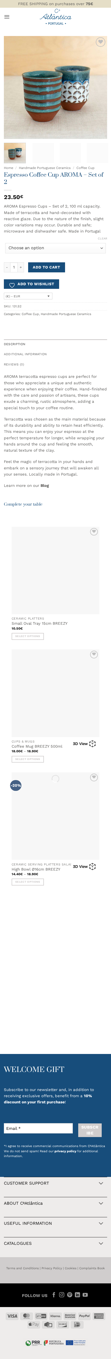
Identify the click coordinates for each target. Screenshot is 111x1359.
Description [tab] (15, 344)
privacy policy (65, 1151)
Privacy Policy (52, 1268)
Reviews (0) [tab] (14, 364)
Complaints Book (92, 1268)
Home (8, 168)
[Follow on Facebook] (54, 1295)
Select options (27, 636)
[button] (7, 17)
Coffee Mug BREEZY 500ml (37, 746)
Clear (102, 238)
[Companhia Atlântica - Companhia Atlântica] (55, 17)
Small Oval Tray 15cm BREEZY (40, 623)
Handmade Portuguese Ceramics (45, 168)
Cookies (70, 1268)
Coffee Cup (85, 168)
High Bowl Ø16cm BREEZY (36, 869)
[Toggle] (101, 1183)
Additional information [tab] (25, 354)
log (46, 485)
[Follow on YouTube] (85, 1295)
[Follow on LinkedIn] (77, 1295)
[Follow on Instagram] (61, 1295)
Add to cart (46, 267)
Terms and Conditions (22, 1268)
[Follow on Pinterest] (69, 1295)
